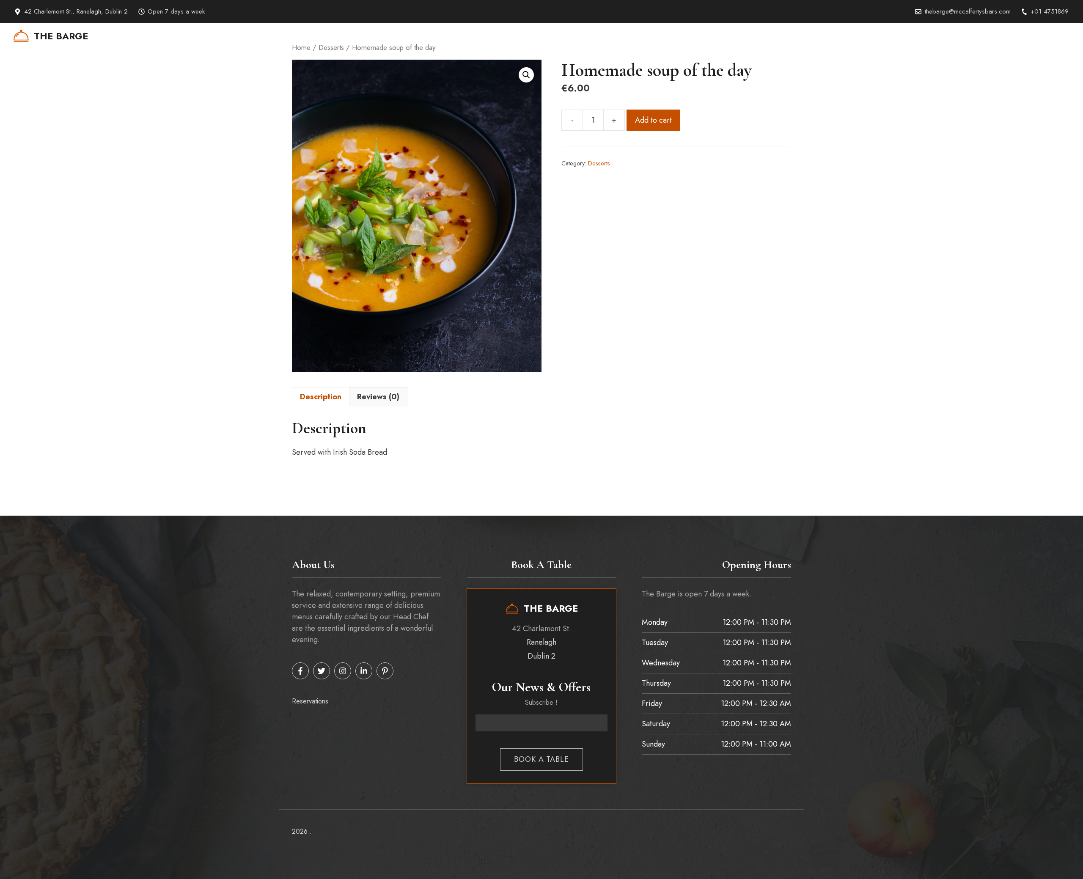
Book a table (541, 759)
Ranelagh (541, 642)
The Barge (61, 36)
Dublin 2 (541, 656)
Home (892, 36)
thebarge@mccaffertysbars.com (968, 11)
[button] (1066, 36)
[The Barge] (21, 36)
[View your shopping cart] (1048, 36)
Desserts (599, 163)
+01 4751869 (1050, 11)
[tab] (320, 397)
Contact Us (931, 36)
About (971, 36)
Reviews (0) (378, 396)
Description (320, 396)
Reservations (1013, 36)
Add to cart (653, 120)
